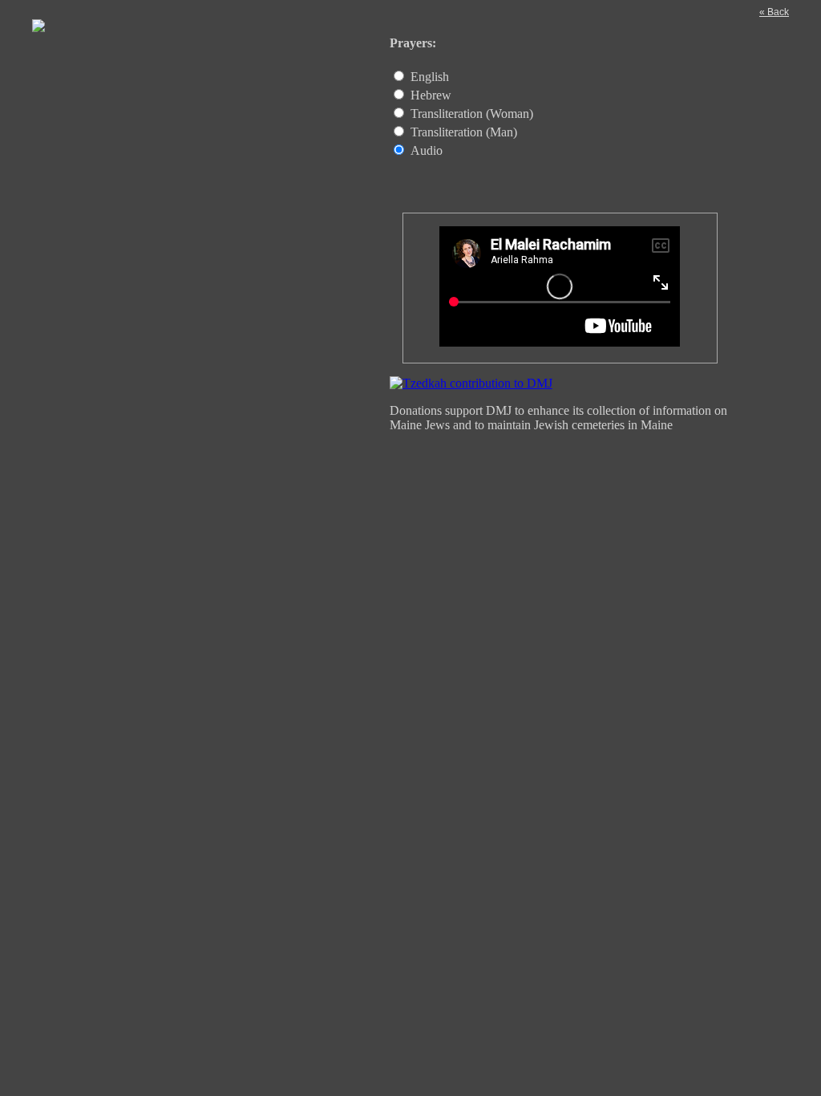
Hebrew (430, 95)
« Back (774, 12)
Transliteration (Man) (463, 132)
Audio (426, 150)
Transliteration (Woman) (471, 113)
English (429, 76)
